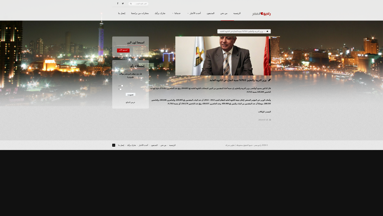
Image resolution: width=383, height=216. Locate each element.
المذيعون (210, 13)
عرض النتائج (130, 102)
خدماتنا (178, 13)
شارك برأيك (160, 13)
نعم (119, 85)
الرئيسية (237, 13)
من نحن (223, 13)
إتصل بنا (121, 13)
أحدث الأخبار (195, 13)
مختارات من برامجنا (140, 13)
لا (118, 89)
